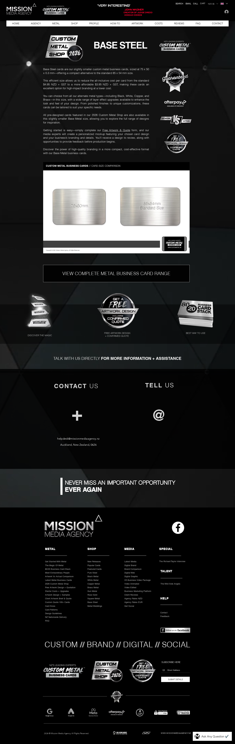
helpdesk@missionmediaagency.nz (78, 438)
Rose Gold (92, 595)
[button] (55, 10)
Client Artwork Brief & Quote (58, 598)
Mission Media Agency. (61, 733)
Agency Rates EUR (133, 602)
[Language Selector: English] (224, 3)
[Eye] (119, 310)
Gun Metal (92, 591)
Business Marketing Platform (137, 591)
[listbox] (213, 3)
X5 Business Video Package (137, 580)
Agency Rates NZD (133, 598)
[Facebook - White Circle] (178, 528)
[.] (225, 12)
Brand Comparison (132, 569)
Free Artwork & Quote (116, 130)
